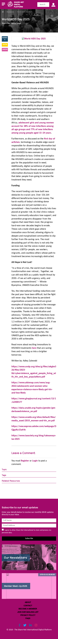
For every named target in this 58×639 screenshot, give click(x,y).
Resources (10, 12)
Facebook (4, 38)
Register (25, 461)
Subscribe (29, 538)
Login (35, 461)
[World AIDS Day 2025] (34, 39)
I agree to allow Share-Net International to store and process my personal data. (26, 531)
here (34, 348)
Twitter (5, 44)
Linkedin (4, 49)
